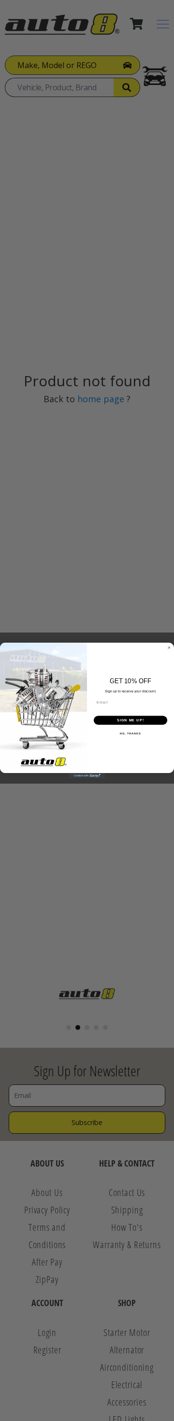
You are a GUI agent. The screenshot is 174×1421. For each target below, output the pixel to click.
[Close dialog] (169, 647)
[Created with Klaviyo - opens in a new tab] (87, 775)
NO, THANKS (130, 733)
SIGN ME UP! (130, 720)
